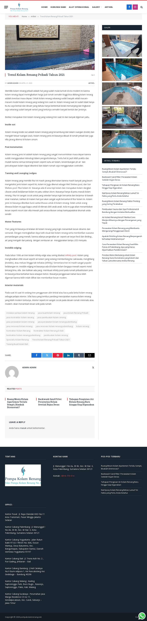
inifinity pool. (71, 255)
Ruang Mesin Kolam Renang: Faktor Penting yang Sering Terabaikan (121, 202)
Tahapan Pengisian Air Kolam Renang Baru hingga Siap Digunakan (81, 402)
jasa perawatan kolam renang (20, 321)
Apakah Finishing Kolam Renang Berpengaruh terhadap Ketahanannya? (122, 237)
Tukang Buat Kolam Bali (17, 344)
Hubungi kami (58, 7)
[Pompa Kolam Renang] (19, 7)
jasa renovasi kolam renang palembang (54, 326)
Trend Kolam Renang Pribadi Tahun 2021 (51, 339)
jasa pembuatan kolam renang (51, 317)
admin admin (12, 83)
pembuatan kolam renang (56, 335)
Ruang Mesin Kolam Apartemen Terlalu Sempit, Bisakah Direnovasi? (17, 403)
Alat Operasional (79, 7)
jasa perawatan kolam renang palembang (57, 321)
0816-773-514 (67, 475)
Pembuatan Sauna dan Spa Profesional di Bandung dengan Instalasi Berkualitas (120, 210)
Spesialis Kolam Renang (17, 339)
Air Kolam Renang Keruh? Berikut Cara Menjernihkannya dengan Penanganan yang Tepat (121, 220)
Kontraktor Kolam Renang (18, 330)
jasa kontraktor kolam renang (20, 317)
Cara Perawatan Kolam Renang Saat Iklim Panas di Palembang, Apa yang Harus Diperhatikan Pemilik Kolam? (120, 247)
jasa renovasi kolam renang (19, 326)
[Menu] (6, 7)
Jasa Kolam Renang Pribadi (76, 313)
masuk (23, 428)
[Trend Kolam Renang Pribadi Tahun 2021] (50, 47)
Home (44, 7)
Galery (96, 7)
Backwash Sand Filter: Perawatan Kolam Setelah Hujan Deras (50, 402)
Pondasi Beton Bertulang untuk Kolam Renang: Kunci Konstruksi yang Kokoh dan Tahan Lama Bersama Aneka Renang (120, 258)
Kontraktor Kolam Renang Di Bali (49, 330)
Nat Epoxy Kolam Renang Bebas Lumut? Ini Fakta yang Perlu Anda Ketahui (120, 194)
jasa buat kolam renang (49, 313)
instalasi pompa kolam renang (20, 313)
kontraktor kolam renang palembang (23, 335)
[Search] (141, 7)
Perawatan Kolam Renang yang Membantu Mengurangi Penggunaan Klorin (120, 229)
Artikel (109, 7)
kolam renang (82, 326)
